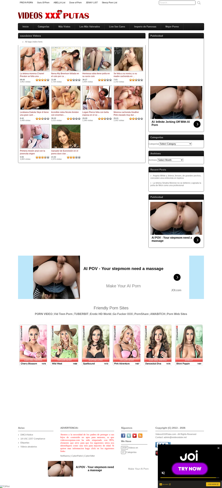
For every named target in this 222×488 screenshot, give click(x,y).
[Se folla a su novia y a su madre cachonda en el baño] (128, 71)
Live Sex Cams (117, 26)
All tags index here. (34, 42)
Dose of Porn (75, 2)
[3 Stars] (42, 80)
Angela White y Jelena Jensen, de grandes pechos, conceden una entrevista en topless (175, 176)
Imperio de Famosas (145, 26)
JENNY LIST (92, 2)
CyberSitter (89, 456)
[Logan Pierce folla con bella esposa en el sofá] (97, 110)
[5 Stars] (48, 80)
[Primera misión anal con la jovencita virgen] (35, 149)
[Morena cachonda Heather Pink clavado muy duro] (128, 110)
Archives (153, 160)
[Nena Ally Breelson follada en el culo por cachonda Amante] (66, 71)
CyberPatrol (77, 456)
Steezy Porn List (109, 2)
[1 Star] (37, 80)
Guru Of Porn (43, 2)
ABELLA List (59, 2)
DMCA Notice (26, 435)
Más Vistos (64, 26)
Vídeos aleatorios (28, 447)
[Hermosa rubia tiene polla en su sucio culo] (97, 71)
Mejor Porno (172, 26)
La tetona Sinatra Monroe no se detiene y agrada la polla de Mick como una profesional (175, 184)
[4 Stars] (45, 80)
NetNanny (65, 456)
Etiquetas (24, 443)
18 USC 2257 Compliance (32, 439)
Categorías (43, 26)
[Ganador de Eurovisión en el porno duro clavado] (66, 149)
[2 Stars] (39, 80)
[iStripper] (111, 367)
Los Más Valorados (89, 26)
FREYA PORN (26, 2)
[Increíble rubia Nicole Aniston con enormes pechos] (66, 110)
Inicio (26, 26)
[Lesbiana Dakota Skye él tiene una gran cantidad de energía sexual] (35, 110)
